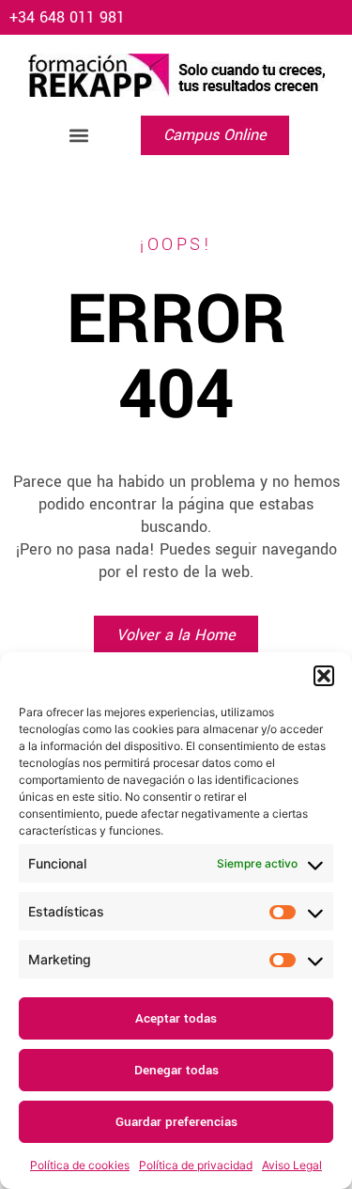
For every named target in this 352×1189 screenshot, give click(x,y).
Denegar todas (176, 1070)
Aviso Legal (292, 1165)
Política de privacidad (196, 1165)
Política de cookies (80, 1165)
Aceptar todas (176, 1018)
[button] (323, 675)
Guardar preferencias (176, 1122)
